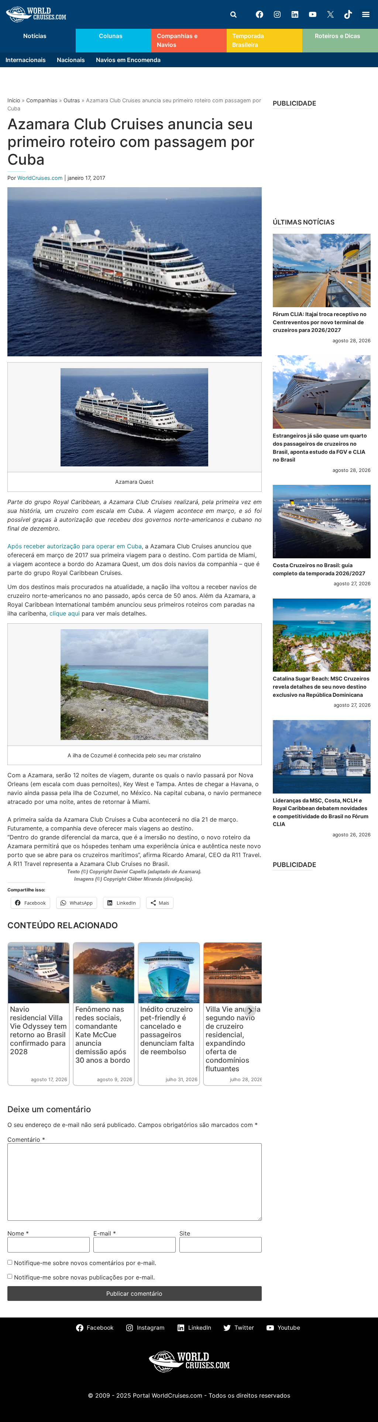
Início (13, 100)
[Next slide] (250, 1011)
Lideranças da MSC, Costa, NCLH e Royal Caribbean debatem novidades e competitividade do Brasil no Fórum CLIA (320, 812)
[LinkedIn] (295, 14)
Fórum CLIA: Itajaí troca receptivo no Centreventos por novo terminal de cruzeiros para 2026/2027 (320, 322)
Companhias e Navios (177, 40)
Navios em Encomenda (128, 60)
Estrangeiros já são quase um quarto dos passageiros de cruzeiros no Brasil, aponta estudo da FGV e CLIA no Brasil (320, 447)
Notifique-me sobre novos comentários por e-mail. (85, 1263)
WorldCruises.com (40, 178)
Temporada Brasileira (248, 40)
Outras (71, 100)
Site (184, 1233)
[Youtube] (312, 14)
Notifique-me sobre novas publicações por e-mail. (84, 1277)
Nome (18, 1233)
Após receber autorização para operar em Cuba (74, 546)
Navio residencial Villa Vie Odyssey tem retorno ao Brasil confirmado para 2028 (38, 1030)
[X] (330, 14)
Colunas (111, 36)
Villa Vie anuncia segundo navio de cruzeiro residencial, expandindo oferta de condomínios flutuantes (233, 1039)
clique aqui (64, 613)
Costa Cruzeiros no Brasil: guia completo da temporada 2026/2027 (319, 569)
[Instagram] (277, 14)
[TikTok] (348, 14)
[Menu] (365, 14)
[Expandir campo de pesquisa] (233, 14)
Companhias (42, 100)
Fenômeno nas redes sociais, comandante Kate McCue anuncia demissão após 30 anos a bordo (102, 1035)
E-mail (104, 1233)
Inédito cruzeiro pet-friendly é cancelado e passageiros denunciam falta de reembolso (167, 1030)
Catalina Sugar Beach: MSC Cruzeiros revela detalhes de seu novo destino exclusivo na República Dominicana (321, 686)
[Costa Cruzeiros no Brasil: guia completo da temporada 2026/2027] (322, 521)
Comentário (26, 1139)
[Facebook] (259, 14)
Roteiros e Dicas (337, 36)
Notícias (35, 36)
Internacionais (26, 60)
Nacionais (71, 60)
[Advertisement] (322, 161)
